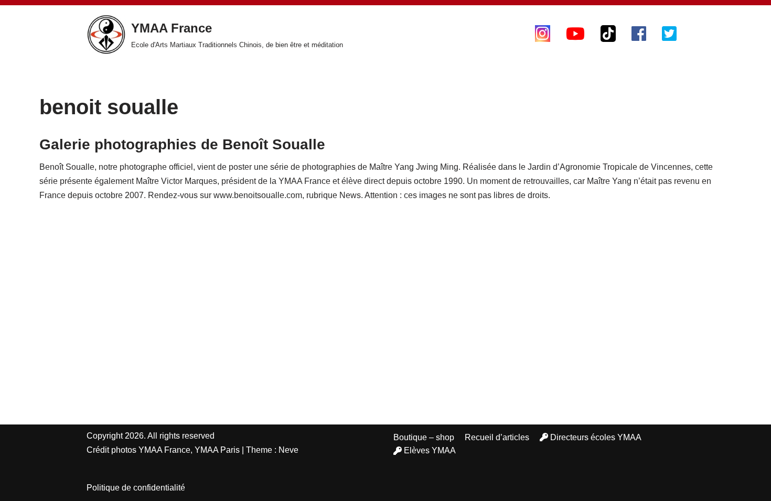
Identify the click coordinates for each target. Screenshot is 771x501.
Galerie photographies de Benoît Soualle (182, 144)
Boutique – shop (423, 437)
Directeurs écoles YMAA (595, 437)
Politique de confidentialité (136, 487)
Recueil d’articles (497, 437)
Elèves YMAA (430, 450)
